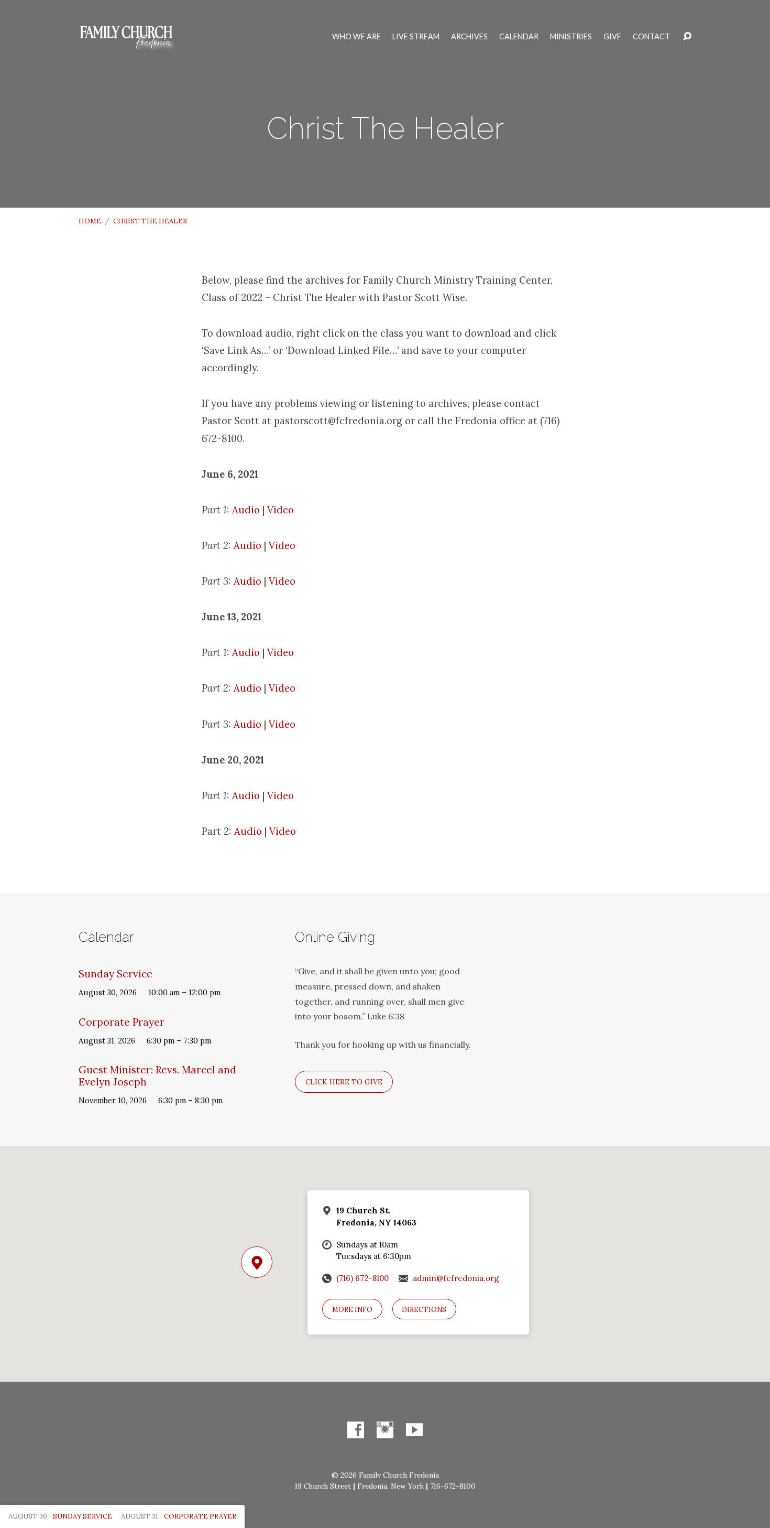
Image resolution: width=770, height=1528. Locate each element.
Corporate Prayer (121, 1022)
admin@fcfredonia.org (456, 1278)
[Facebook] (355, 1430)
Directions (424, 1309)
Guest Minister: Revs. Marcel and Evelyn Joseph (157, 1075)
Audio (246, 509)
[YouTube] (414, 1430)
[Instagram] (385, 1430)
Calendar (518, 36)
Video (280, 509)
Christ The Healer (150, 221)
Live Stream (415, 36)
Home (90, 221)
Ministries (571, 36)
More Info (352, 1309)
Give (612, 36)
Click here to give (343, 1081)
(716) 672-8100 (362, 1278)
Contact (651, 36)
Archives (469, 36)
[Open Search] (687, 37)
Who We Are (356, 36)
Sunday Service (115, 973)
